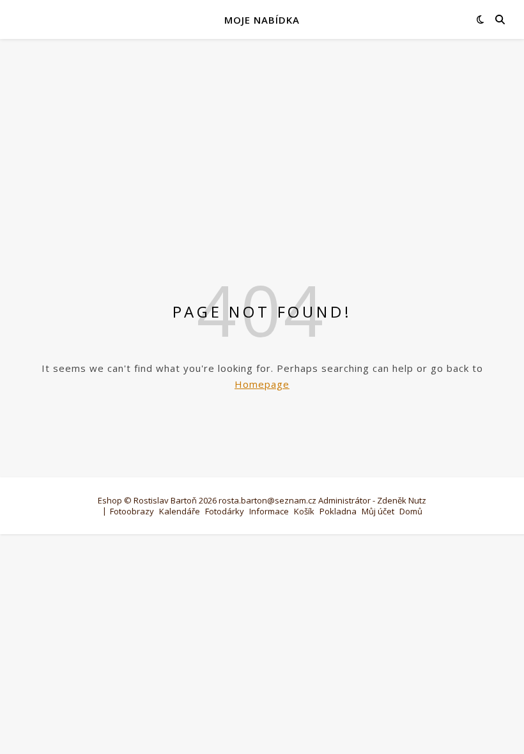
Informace (269, 511)
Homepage (262, 384)
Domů (410, 511)
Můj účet (378, 511)
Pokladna (338, 511)
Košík (304, 511)
